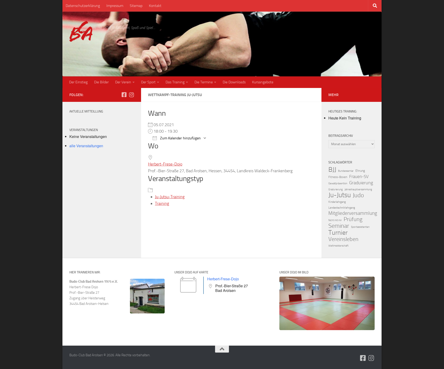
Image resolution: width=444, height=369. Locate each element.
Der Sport (148, 82)
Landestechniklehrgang (341, 207)
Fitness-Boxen (337, 177)
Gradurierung (335, 189)
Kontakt (155, 5)
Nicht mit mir (335, 220)
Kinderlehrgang (337, 201)
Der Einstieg (78, 82)
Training (162, 203)
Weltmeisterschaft (338, 245)
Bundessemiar (346, 170)
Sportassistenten (360, 226)
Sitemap (136, 5)
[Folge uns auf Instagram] (131, 94)
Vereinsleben (343, 239)
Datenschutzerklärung (83, 5)
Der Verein (123, 82)
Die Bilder (101, 82)
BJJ (332, 169)
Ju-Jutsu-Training (170, 196)
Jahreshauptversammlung (358, 189)
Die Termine (203, 82)
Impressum (114, 5)
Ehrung (360, 171)
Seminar (338, 226)
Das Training (175, 82)
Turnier (338, 232)
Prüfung (353, 219)
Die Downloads (234, 82)
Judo (358, 195)
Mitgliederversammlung (352, 213)
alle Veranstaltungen (86, 145)
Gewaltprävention (337, 183)
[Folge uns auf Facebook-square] (124, 94)
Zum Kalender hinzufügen (180, 138)
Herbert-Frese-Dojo (165, 164)
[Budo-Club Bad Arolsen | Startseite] (80, 31)
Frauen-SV (359, 176)
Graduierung (361, 182)
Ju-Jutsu (339, 195)
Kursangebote (262, 82)
